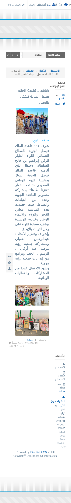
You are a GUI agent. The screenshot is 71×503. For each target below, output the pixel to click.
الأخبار (42, 71)
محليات (30, 71)
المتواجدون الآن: (58, 403)
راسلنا (58, 103)
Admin (30, 340)
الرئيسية (55, 71)
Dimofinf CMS (38, 452)
